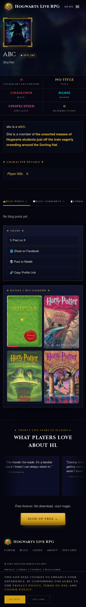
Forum (9, 550)
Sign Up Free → (43, 519)
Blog (24, 550)
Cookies (36, 570)
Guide (38, 550)
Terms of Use (55, 585)
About (52, 550)
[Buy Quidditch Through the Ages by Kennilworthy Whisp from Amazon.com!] (24, 321)
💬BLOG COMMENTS (49, 201)
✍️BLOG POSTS (15, 201)
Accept (15, 599)
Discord (69, 550)
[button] (17, 32)
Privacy (9, 570)
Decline (39, 599)
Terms (23, 570)
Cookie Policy (18, 589)
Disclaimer (53, 570)
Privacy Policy (27, 585)
